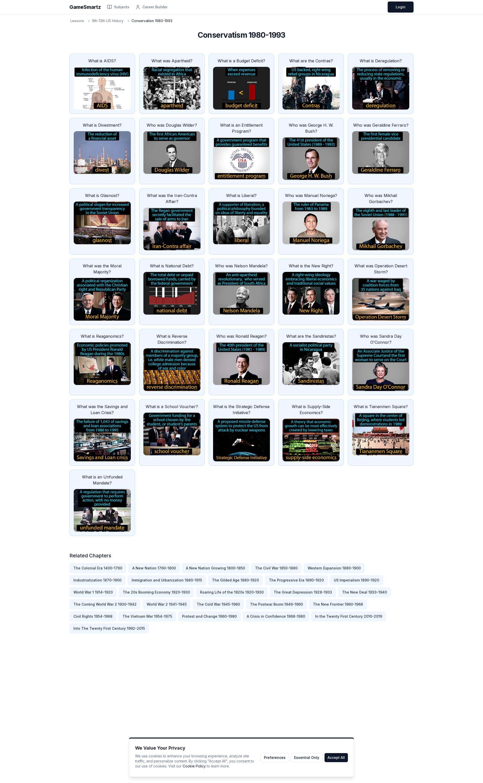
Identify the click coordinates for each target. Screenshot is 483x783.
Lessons (77, 21)
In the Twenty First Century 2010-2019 (348, 616)
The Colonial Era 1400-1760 (97, 568)
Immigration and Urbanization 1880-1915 (167, 580)
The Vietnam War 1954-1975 (147, 616)
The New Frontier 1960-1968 (338, 604)
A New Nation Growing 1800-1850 (215, 568)
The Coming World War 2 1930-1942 (105, 604)
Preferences (275, 757)
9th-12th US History (108, 21)
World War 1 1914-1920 (93, 592)
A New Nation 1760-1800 (154, 568)
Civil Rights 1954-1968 (92, 616)
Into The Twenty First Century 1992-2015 (109, 628)
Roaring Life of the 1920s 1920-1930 (232, 592)
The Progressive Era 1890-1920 (296, 580)
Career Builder (155, 7)
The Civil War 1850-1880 (276, 568)
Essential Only (306, 757)
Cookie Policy (194, 766)
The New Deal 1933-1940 (364, 592)
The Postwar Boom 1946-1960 (276, 604)
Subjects (121, 7)
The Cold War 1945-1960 (218, 604)
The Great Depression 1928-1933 (303, 592)
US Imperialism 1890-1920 (356, 580)
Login (401, 7)
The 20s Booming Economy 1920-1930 (156, 592)
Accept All (336, 757)
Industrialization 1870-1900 (97, 580)
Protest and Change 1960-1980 (209, 616)
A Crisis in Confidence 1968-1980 (276, 616)
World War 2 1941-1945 (167, 604)
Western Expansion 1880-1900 (334, 568)
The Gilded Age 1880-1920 (235, 580)
